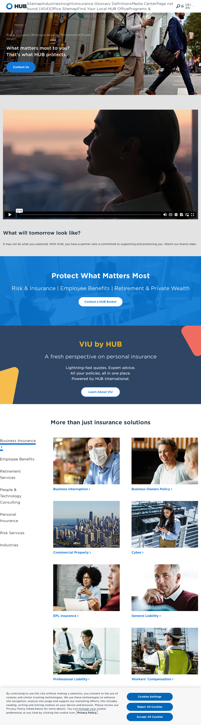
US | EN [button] (188, 6)
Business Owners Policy (151, 489)
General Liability (145, 616)
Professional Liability (70, 679)
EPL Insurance (64, 616)
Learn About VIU (100, 391)
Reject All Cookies (149, 706)
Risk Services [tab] (12, 533)
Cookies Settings (149, 696)
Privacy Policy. (87, 712)
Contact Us (21, 67)
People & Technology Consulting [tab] (10, 496)
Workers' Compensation (151, 679)
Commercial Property (71, 552)
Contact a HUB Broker (100, 301)
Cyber (136, 552)
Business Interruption (70, 489)
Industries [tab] (9, 545)
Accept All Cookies (150, 716)
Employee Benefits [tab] (17, 459)
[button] (178, 6)
